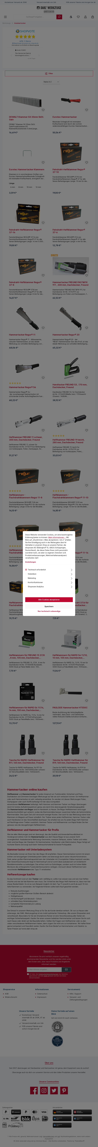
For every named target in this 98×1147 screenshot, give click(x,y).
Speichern (49, 606)
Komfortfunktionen (35, 582)
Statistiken (32, 574)
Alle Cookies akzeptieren (49, 600)
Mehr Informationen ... (57, 537)
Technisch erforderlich (37, 570)
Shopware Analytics (36, 587)
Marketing (32, 578)
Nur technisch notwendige (49, 611)
